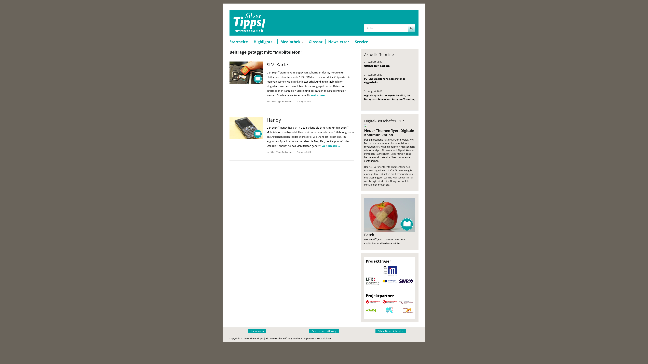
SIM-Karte (277, 64)
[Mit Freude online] (249, 23)
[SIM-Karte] (246, 73)
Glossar (315, 41)
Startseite (239, 41)
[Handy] (246, 128)
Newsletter (338, 41)
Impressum (257, 331)
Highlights (263, 41)
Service (361, 41)
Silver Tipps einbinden (390, 331)
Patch (369, 234)
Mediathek (290, 41)
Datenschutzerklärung (324, 331)
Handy (274, 120)
